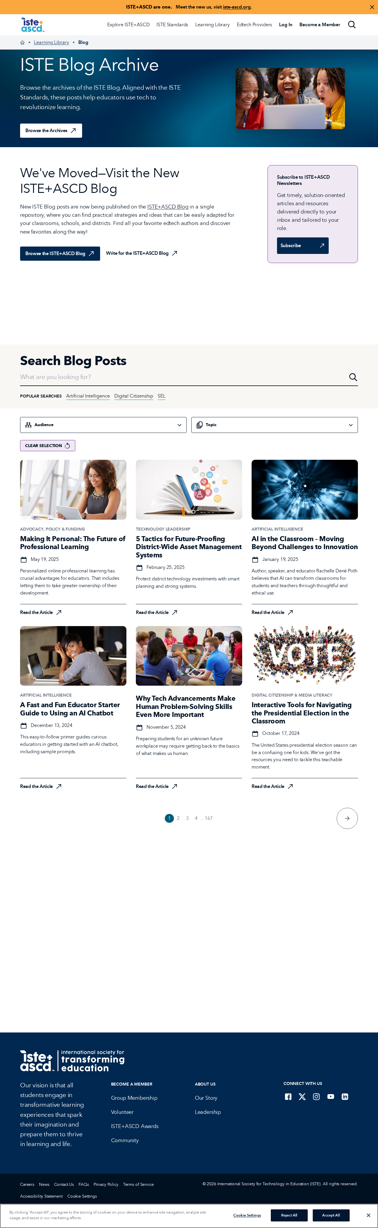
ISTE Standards (172, 24)
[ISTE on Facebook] (288, 1096)
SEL (161, 396)
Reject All (289, 1215)
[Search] (352, 24)
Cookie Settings (82, 1196)
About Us (205, 1084)
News (44, 1184)
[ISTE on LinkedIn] (345, 1096)
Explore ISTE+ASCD (128, 24)
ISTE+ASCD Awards (135, 1126)
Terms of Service (138, 1184)
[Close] (368, 1215)
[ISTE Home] (32, 25)
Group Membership (134, 1098)
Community (125, 1140)
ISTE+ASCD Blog (167, 206)
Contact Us (64, 1184)
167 (209, 818)
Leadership (208, 1112)
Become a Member (131, 1084)
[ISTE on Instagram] (316, 1096)
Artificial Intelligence (88, 396)
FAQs (84, 1184)
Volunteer (122, 1112)
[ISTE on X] (302, 1096)
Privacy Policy (106, 1184)
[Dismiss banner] (372, 7)
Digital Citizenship (133, 396)
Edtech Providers (254, 24)
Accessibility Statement (41, 1196)
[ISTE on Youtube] (330, 1096)
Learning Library (212, 24)
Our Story (206, 1098)
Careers (27, 1184)
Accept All (331, 1215)
